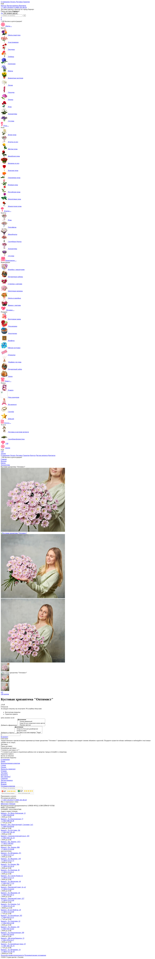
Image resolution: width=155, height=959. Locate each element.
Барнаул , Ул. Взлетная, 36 (10, 870)
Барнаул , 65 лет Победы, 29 (11, 910)
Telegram (12, 804)
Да (2, 13)
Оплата (12, 455)
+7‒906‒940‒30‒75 (7, 946)
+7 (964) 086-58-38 (7, 821)
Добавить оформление (9, 725)
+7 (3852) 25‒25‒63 (8, 906)
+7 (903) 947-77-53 (7, 883)
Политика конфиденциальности (12, 955)
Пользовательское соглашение (35, 955)
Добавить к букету (7, 733)
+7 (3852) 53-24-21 (7, 872)
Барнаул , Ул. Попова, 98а (10, 864)
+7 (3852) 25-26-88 (7, 849)
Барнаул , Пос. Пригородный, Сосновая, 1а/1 (17, 824)
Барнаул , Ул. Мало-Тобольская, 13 (13, 813)
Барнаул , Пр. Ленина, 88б (10, 847)
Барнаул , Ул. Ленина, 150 (10, 927)
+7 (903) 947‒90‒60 (8, 832)
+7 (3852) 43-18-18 (7, 866)
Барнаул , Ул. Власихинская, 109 (12, 932)
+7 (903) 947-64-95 (7, 934)
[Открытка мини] (28, 731)
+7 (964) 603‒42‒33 (8, 838)
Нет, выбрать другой (10, 13)
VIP (2, 452)
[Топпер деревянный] (31, 721)
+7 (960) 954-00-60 (7, 826)
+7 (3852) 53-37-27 (7, 855)
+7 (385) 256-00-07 (7, 7)
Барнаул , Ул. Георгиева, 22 (10, 921)
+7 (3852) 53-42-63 (7, 889)
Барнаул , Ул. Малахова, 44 (10, 893)
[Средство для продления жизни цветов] (31, 723)
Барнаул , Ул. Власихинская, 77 (12, 819)
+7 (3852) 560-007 (7, 843)
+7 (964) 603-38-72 (7, 895)
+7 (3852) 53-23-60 (7, 912)
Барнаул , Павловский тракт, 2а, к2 (13, 887)
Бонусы (33, 455)
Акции (3, 453)
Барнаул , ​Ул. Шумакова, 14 (10, 949)
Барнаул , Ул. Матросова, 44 (11, 881)
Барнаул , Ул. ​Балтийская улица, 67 (13, 944)
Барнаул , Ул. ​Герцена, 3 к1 (10, 904)
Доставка (19, 455)
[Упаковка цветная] (31, 725)
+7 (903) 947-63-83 (7, 929)
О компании (5, 455)
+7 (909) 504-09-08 (7, 815)
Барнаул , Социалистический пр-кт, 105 (15, 836)
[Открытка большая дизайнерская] (28, 729)
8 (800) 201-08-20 (20, 7)
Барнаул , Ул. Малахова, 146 (11, 859)
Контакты (51, 455)
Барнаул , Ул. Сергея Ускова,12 (12, 876)
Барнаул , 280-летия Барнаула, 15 (12, 938)
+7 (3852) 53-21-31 (7, 877)
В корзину (4, 737)
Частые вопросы (42, 455)
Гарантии (26, 455)
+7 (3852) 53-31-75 (7, 860)
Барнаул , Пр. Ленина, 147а (10, 841)
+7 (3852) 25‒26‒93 (8, 951)
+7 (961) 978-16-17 (7, 940)
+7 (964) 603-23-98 (7, 923)
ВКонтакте (5, 804)
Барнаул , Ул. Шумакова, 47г (11, 853)
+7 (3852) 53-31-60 (7, 900)
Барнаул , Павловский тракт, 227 (12, 898)
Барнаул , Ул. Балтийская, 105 (11, 915)
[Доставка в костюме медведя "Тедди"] (28, 732)
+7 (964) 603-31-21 (7, 917)
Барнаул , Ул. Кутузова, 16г (10, 830)
